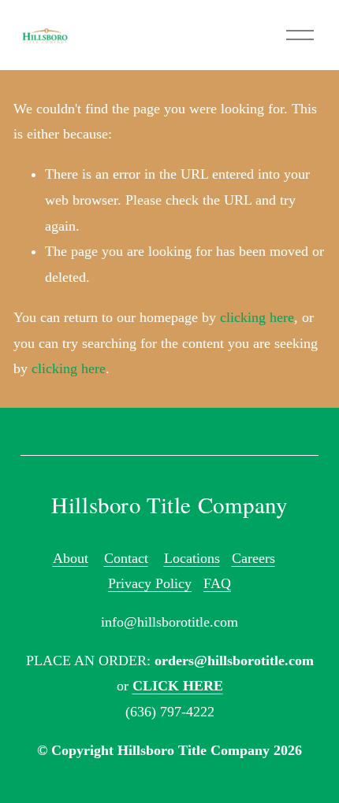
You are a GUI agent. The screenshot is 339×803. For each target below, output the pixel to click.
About (70, 558)
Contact (126, 558)
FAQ (217, 583)
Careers (253, 558)
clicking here (257, 317)
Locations (192, 558)
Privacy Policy (150, 583)
